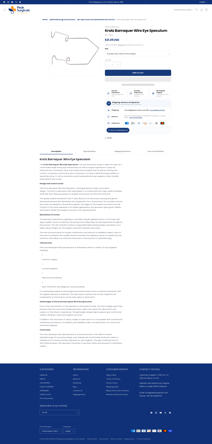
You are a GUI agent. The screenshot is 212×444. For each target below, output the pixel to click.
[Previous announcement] (65, 2)
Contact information (144, 439)
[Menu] (4, 9)
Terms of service (116, 439)
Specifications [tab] (89, 151)
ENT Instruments (46, 398)
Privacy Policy (111, 383)
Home (45, 19)
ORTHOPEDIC (45, 383)
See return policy (136, 117)
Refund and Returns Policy (117, 394)
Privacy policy (103, 439)
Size (106, 49)
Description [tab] (56, 151)
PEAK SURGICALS (51, 439)
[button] (138, 79)
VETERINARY (44, 391)
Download (77, 383)
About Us (76, 379)
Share (109, 138)
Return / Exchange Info (119, 130)
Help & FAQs (111, 375)
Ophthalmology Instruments (62, 19)
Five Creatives (80, 439)
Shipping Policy (79, 394)
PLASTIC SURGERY (47, 387)
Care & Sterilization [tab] (155, 151)
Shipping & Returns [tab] (123, 151)
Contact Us (77, 391)
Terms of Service (113, 379)
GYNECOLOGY (45, 394)
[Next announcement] (146, 2)
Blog (74, 387)
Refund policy (92, 439)
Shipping (121, 45)
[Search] (196, 9)
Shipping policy (112, 387)
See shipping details (157, 110)
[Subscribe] (77, 412)
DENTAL (43, 379)
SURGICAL (43, 375)
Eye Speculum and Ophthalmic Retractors (96, 19)
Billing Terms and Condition (117, 391)
